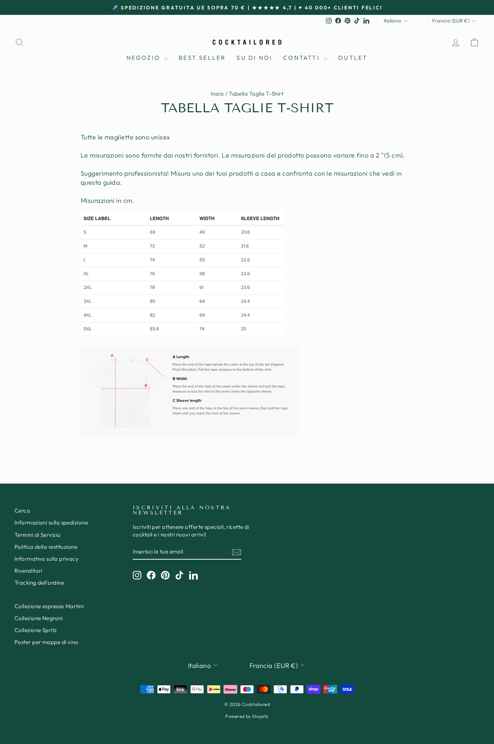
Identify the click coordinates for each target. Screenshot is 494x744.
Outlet (352, 57)
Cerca (22, 510)
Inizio (217, 93)
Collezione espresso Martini (49, 606)
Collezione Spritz (35, 630)
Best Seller (202, 57)
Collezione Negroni (38, 618)
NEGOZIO (145, 57)
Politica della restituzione (45, 546)
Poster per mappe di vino (46, 642)
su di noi (254, 57)
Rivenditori (28, 570)
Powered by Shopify (246, 716)
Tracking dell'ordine (39, 582)
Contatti (302, 57)
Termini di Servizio (37, 534)
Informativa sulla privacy (46, 558)
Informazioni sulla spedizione (51, 522)
